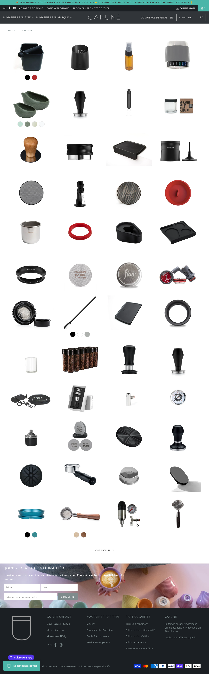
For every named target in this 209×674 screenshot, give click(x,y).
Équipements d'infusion (100, 630)
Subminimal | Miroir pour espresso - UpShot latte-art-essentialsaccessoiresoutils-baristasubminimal (178, 475)
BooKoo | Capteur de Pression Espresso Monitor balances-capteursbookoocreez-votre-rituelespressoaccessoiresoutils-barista (31, 436)
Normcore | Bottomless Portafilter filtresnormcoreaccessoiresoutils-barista (80, 475)
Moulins (91, 623)
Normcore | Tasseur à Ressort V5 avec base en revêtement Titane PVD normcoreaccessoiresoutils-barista (129, 359)
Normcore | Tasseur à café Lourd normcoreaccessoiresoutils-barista (178, 436)
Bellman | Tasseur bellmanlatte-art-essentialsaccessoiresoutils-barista (31, 149)
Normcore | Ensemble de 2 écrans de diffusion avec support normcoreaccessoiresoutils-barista (80, 436)
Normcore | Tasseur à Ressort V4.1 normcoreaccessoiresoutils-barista (178, 359)
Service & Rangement (98, 642)
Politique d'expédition (138, 636)
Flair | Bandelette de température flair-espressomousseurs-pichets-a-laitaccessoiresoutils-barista (178, 55)
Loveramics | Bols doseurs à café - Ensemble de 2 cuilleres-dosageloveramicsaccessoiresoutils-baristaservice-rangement (31, 102)
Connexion (187, 8)
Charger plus (104, 550)
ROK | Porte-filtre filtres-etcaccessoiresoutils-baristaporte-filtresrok (178, 513)
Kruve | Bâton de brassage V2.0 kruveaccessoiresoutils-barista (80, 312)
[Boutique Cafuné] (104, 17)
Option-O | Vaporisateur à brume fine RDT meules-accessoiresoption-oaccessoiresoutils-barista (129, 55)
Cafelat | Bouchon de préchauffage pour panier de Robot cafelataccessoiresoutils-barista (178, 192)
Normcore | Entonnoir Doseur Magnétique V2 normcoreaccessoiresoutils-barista (31, 274)
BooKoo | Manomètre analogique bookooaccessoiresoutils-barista (178, 398)
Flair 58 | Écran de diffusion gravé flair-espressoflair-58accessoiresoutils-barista (129, 192)
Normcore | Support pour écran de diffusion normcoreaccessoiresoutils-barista (31, 475)
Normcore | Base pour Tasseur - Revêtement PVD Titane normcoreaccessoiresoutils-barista (129, 436)
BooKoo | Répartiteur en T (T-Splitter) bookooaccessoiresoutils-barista (129, 398)
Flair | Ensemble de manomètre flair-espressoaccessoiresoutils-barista (178, 274)
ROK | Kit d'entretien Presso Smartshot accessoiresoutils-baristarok (31, 398)
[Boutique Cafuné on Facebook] (9, 8)
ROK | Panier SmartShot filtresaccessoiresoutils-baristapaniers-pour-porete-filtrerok (129, 475)
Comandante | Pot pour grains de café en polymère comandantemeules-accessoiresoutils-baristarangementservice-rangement (178, 102)
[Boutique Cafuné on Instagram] (14, 8)
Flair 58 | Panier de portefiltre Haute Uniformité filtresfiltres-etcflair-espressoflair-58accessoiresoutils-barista (129, 274)
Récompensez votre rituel (91, 8)
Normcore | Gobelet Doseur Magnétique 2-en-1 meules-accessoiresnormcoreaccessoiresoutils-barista (178, 149)
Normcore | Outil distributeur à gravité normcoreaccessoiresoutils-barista (80, 149)
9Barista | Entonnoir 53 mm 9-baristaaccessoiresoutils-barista (31, 513)
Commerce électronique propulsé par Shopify (85, 666)
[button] (18, 17)
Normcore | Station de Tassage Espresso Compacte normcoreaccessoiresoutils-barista (178, 231)
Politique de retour (136, 642)
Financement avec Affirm (139, 648)
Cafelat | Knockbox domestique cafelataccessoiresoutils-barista (31, 55)
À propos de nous (30, 8)
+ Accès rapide (31, 68)
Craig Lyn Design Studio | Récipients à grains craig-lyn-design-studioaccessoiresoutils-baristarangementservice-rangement (80, 359)
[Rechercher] (202, 17)
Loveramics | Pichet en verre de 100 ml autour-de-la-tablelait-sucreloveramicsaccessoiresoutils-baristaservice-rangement (31, 359)
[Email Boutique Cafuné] (3, 8)
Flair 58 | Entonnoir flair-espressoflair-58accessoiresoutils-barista (178, 312)
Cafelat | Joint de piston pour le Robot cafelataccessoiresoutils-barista (80, 231)
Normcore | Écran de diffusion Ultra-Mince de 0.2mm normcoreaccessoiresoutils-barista (31, 192)
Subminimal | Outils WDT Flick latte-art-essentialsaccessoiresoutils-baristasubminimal (129, 102)
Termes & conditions (137, 623)
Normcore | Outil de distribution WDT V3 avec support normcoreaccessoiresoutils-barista (80, 192)
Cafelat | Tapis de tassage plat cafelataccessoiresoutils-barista (129, 312)
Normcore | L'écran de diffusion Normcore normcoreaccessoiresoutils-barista (80, 274)
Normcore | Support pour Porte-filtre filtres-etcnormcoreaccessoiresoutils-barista (129, 231)
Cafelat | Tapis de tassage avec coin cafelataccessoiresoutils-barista (129, 149)
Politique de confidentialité (140, 630)
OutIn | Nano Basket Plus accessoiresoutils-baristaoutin (80, 398)
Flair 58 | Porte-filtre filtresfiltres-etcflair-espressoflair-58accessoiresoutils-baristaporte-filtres (80, 513)
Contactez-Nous (58, 8)
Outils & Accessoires (98, 636)
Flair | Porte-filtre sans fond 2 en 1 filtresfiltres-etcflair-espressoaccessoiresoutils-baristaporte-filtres (31, 312)
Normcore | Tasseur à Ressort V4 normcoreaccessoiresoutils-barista (80, 102)
